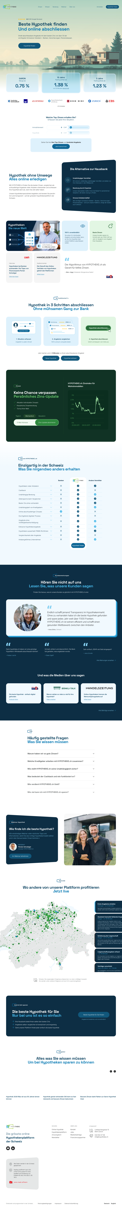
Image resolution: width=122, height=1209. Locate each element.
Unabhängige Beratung (27, 495)
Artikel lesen (87, 699)
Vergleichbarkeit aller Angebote (30, 535)
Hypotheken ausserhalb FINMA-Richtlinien (33, 531)
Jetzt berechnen (61, 146)
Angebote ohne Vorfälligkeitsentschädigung (28, 521)
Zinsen (40, 7)
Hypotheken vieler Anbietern (29, 486)
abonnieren (46, 422)
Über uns (72, 7)
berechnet (66, 88)
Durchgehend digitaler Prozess (29, 516)
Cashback (22, 490)
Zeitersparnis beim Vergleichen (30, 499)
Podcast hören (13, 699)
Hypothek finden (112, 7)
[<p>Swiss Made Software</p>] (22, 1182)
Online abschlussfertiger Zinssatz (30, 512)
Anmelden (100, 7)
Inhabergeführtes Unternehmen (30, 540)
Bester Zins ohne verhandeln (29, 503)
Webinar (63, 7)
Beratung (55, 7)
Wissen (47, 7)
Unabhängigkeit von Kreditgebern (30, 507)
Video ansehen (51, 699)
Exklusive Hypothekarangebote (29, 527)
